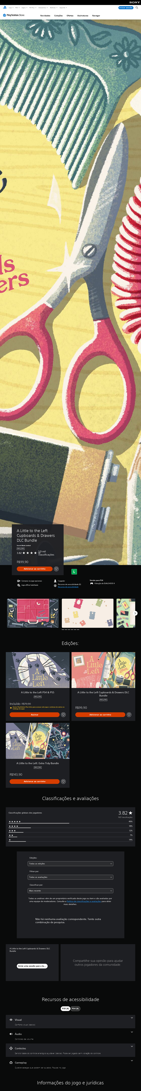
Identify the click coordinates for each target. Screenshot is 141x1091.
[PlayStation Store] (14, 15)
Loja (10, 8)
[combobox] (70, 863)
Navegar (96, 15)
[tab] (65, 1008)
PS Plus (32, 8)
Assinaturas (82, 15)
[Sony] (134, 4)
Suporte (62, 8)
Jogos (24, 8)
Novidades (45, 15)
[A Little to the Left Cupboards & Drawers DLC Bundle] (33, 613)
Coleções (58, 15)
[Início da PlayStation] (4, 7)
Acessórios (42, 8)
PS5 (16, 8)
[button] (68, 587)
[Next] (135, 613)
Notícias (53, 8)
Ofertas (70, 15)
